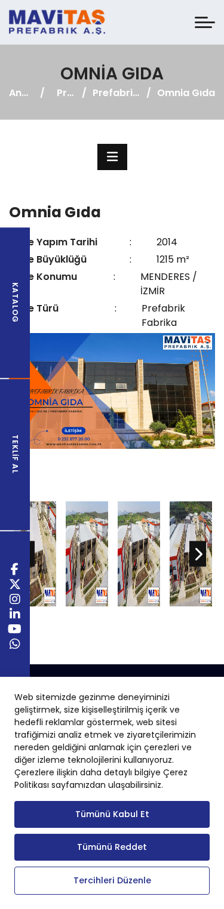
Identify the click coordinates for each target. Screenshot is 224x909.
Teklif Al (15, 454)
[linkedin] (15, 616)
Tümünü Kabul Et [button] (112, 814)
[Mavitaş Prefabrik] (57, 22)
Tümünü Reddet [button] (112, 847)
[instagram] (15, 601)
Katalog (15, 302)
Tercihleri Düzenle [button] (112, 880)
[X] (15, 586)
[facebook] (15, 571)
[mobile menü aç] (205, 22)
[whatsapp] (15, 645)
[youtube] (15, 630)
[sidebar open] (112, 157)
